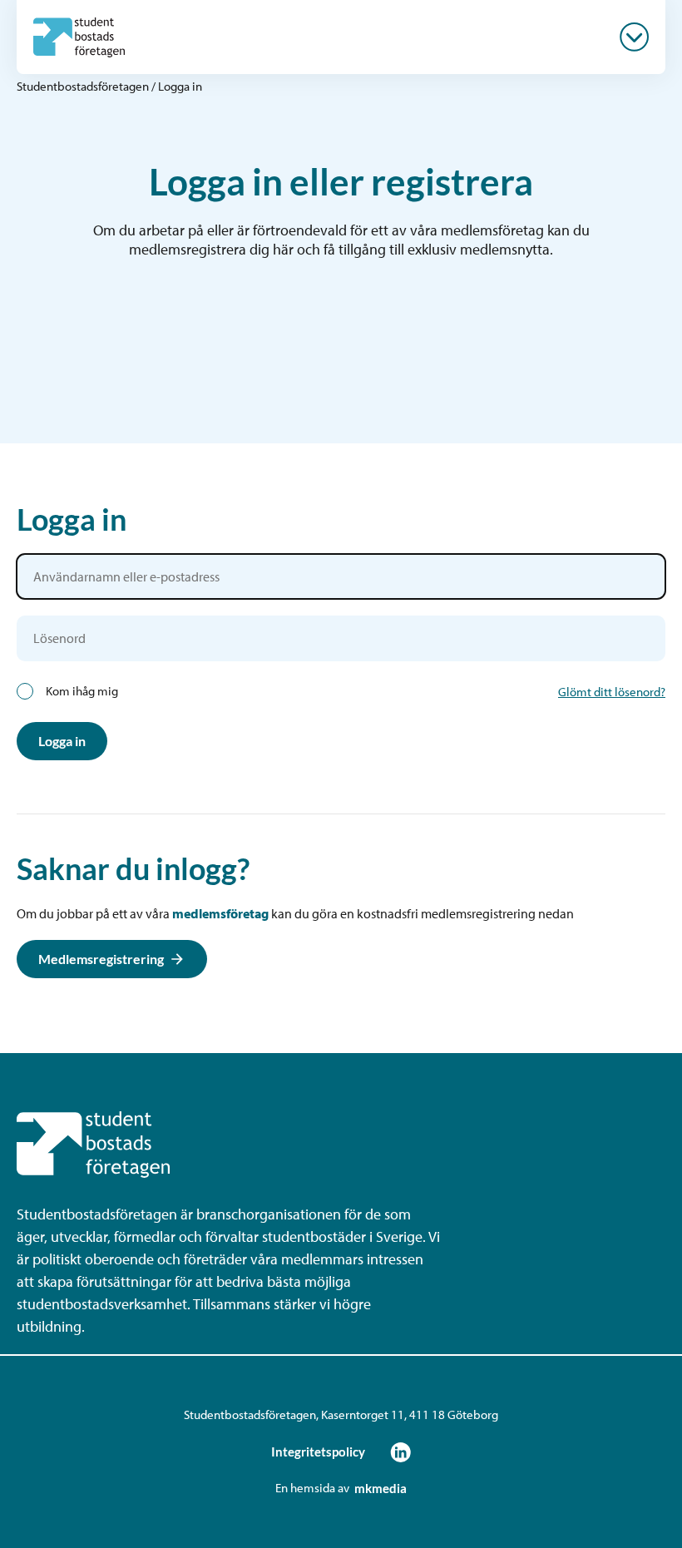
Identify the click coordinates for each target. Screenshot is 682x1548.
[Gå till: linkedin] (400, 1452)
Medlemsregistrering (101, 959)
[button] (634, 37)
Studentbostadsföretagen (83, 86)
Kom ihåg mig (82, 691)
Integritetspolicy (318, 1451)
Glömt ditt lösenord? (611, 692)
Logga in (62, 741)
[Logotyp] (79, 37)
